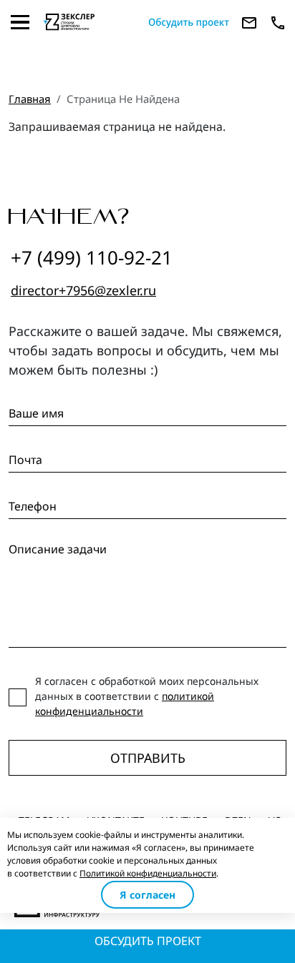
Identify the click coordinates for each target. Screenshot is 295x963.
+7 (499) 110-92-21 (92, 257)
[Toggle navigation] (20, 22)
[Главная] (90, 22)
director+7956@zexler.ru (83, 290)
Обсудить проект (148, 941)
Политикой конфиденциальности (147, 873)
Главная (30, 99)
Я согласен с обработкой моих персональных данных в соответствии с (146, 696)
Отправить (147, 757)
